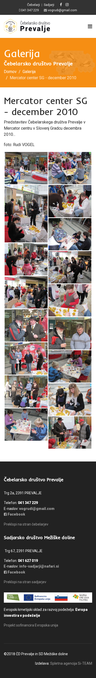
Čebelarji (33, 5)
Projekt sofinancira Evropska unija (31, 625)
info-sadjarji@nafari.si (39, 566)
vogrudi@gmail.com (62, 10)
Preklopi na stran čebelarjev (26, 524)
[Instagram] (67, 5)
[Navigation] (90, 26)
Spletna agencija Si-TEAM (71, 663)
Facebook (16, 514)
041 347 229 (30, 10)
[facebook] (61, 5)
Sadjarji (49, 5)
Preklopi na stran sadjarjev (25, 582)
